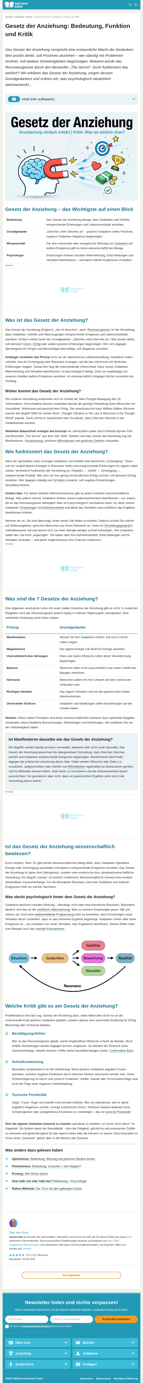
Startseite (9, 17)
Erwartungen (28, 507)
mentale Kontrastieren (50, 928)
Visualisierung (34, 440)
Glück (27, 344)
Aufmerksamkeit (53, 507)
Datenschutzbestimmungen (35, 1326)
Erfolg (36, 344)
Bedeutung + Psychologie (49, 1181)
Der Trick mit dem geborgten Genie (47, 1188)
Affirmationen (65, 440)
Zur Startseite (71, 1275)
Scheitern (59, 480)
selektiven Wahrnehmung (53, 909)
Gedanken (121, 243)
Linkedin (26, 1248)
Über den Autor (19, 1232)
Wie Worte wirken (30, 1173)
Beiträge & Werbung (126, 1378)
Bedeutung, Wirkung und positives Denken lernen (53, 1159)
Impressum (86, 1378)
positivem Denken (92, 440)
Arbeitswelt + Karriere (23, 17)
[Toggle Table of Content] (71, 99)
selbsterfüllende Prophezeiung (54, 914)
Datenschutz (103, 1378)
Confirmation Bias (121, 1050)
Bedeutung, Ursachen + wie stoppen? (46, 1166)
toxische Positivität (117, 1112)
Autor (129, 1236)
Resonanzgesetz (98, 329)
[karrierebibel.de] (16, 5)
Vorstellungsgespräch (118, 525)
